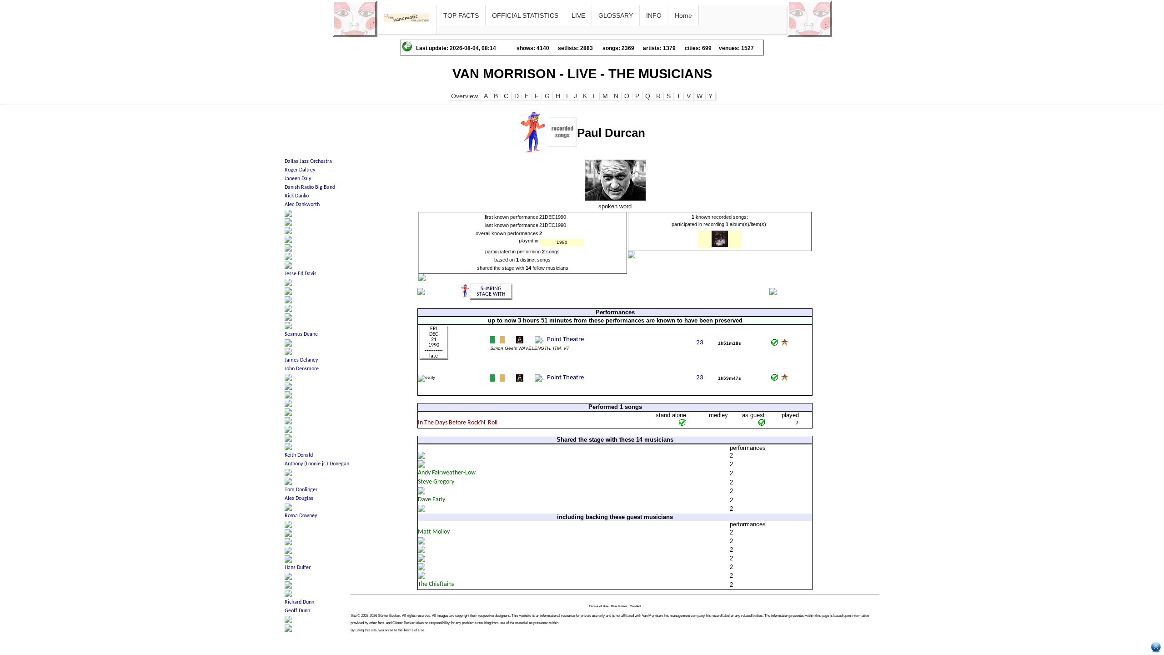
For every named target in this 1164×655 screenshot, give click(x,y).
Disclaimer (619, 606)
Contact (635, 606)
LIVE (578, 15)
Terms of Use (599, 606)
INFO (654, 15)
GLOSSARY (615, 15)
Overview (464, 96)
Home (683, 15)
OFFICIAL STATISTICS (525, 15)
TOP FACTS (461, 15)
